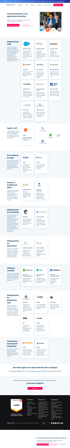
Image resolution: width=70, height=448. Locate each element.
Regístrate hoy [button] (35, 388)
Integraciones (54, 399)
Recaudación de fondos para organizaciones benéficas (43, 416)
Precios (26, 4)
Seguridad (29, 412)
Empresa (39, 4)
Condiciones (29, 409)
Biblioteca (29, 414)
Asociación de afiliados (32, 413)
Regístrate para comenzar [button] (13, 25)
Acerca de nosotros (31, 403)
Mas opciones (63, 444)
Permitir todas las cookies (43, 444)
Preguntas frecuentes (31, 407)
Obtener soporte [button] (26, 25)
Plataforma (20, 4)
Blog (28, 405)
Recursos (32, 4)
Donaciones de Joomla (56, 416)
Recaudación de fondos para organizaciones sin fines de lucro (43, 409)
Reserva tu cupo (61, 1)
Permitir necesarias (54, 444)
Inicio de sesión (47, 4)
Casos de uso (41, 399)
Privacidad (29, 410)
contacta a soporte (35, 371)
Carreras (29, 406)
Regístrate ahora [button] (58, 4)
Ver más (54, 442)
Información (30, 399)
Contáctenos (29, 402)
